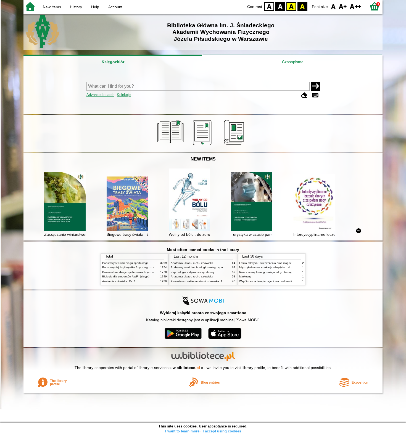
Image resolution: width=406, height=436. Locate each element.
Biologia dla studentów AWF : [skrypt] (125, 276)
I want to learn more (182, 431)
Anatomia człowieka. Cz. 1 (119, 281)
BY (302, 6)
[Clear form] (304, 95)
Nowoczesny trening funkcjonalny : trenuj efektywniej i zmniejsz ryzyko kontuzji (289, 272)
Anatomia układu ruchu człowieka (192, 262)
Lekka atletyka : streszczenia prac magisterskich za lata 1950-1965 (282, 262)
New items (52, 7)
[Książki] (171, 145)
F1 (343, 6)
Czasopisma (293, 62)
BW (280, 6)
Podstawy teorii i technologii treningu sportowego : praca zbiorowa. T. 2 (216, 267)
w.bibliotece (186, 367)
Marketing (245, 276)
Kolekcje (124, 95)
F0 (333, 6)
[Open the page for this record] (66, 202)
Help (95, 7)
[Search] (315, 86)
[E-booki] (203, 145)
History (76, 7)
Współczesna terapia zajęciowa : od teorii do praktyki (272, 281)
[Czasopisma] (235, 145)
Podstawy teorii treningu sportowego (125, 262)
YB (291, 6)
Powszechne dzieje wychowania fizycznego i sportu (135, 272)
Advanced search (100, 95)
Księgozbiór (113, 62)
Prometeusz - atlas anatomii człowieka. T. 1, (198, 281)
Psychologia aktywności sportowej (192, 272)
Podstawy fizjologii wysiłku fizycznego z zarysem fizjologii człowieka (144, 267)
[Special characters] (315, 95)
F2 (355, 6)
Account (115, 7)
